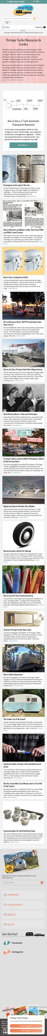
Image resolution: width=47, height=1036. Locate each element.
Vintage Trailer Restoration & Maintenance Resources (23, 33)
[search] (34, 18)
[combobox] (19, 19)
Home (23, 31)
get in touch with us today (12, 80)
